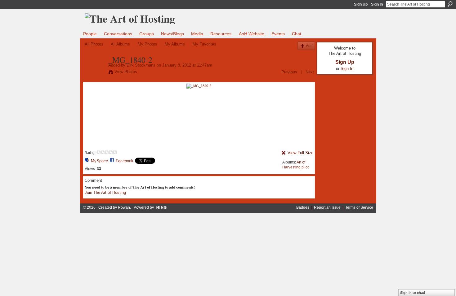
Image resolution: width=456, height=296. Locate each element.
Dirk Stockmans (141, 65)
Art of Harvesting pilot (295, 164)
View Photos (125, 71)
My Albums (175, 44)
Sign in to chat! (412, 292)
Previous (289, 72)
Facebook (124, 161)
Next (310, 72)
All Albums (120, 44)
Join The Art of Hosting (105, 192)
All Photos (94, 44)
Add (309, 46)
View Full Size (300, 152)
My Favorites (204, 44)
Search (450, 4)
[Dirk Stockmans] (95, 73)
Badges (302, 207)
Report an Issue (327, 207)
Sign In (377, 4)
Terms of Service (359, 207)
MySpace (99, 161)
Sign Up (361, 4)
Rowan (124, 207)
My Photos (147, 44)
